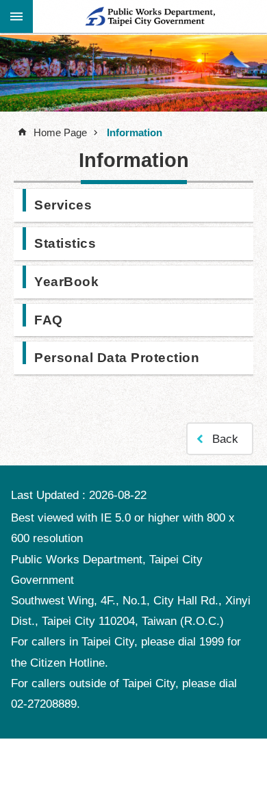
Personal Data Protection (116, 357)
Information (134, 132)
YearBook (66, 281)
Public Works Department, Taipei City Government (150, 16)
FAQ (48, 319)
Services (63, 204)
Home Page (60, 132)
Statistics (65, 243)
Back (225, 439)
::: (16, 15)
